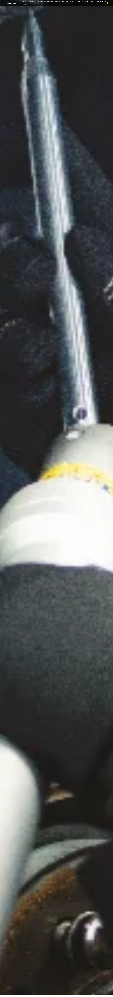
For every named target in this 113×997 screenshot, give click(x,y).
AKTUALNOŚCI (101, 1)
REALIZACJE (82, 1)
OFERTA (72, 1)
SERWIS (92, 1)
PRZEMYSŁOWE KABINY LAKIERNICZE (41, 1)
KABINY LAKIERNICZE (61, 1)
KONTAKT (27, 4)
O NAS (25, 1)
